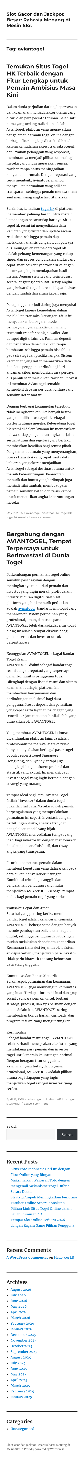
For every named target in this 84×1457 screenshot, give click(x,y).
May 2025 (19, 1374)
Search (12, 1126)
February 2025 (22, 1391)
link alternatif (52, 1099)
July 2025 (18, 1363)
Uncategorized (22, 1429)
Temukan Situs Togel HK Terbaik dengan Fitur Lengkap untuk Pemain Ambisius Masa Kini (41, 80)
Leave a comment (41, 517)
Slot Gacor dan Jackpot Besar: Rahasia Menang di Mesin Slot (38, 19)
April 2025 (19, 1380)
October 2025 (21, 1346)
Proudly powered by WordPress (44, 1449)
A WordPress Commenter (27, 1257)
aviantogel (33, 513)
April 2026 (19, 1312)
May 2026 (19, 1306)
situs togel (13, 1103)
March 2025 (20, 1386)
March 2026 (20, 1318)
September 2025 (24, 1352)
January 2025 (21, 1397)
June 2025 (19, 1369)
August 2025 (21, 1357)
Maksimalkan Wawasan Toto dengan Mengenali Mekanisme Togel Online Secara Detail (40, 1186)
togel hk (47, 208)
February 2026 (22, 1323)
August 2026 (21, 1289)
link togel (68, 1099)
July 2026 (18, 1295)
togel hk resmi (16, 517)
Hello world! (64, 1257)
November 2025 (23, 1340)
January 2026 (21, 1329)
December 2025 (23, 1335)
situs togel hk (51, 513)
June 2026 (19, 1301)
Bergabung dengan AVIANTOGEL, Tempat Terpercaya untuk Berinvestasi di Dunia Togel (39, 548)
